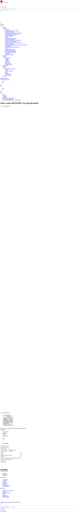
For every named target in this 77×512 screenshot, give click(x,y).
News (6, 71)
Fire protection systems (9, 31)
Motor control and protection (10, 51)
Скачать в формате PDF (7, 425)
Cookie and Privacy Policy (5, 502)
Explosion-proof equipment (10, 52)
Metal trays (7, 29)
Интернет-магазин (4, 78)
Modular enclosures (9, 36)
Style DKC (7, 53)
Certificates (7, 61)
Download (2, 429)
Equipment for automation (10, 39)
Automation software (9, 54)
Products (4, 95)
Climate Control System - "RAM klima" (13, 40)
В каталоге (2, 508)
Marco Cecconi (8, 75)
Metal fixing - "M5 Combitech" (9, 98)
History (6, 69)
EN (1, 86)
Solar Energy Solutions (9, 43)
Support (4, 56)
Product (4, 28)
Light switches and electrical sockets (12, 34)
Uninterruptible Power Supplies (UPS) (12, 47)
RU (3, 81)
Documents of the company (10, 68)
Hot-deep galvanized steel (8, 99)
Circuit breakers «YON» (10, 49)
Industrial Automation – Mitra (11, 38)
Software (7, 58)
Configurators (8, 57)
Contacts (4, 475)
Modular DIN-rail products (10, 50)
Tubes (6, 37)
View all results (3, 510)
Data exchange (8, 63)
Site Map (18, 502)
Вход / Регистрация (6, 79)
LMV (6, 48)
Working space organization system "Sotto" (13, 32)
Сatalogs (7, 60)
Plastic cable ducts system (10, 35)
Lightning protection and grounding (12, 30)
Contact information (9, 70)
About (4, 67)
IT (3, 82)
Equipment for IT (8, 45)
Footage (6, 73)
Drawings (7, 62)
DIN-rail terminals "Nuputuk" (11, 41)
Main (4, 94)
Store (1, 92)
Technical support (8, 64)
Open (1, 3)
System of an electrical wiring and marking (13, 42)
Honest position (8, 74)
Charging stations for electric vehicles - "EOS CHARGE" (16, 44)
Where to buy (5, 474)
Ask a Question (14, 502)
